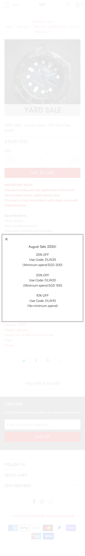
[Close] (6, 239)
